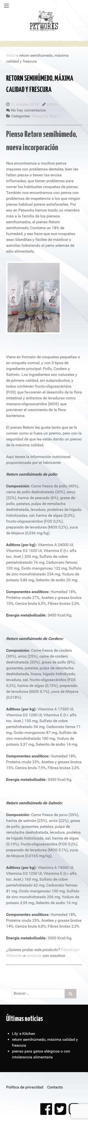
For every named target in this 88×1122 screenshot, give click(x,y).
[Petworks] (44, 20)
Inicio (10, 55)
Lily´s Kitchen (23, 1033)
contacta (33, 955)
